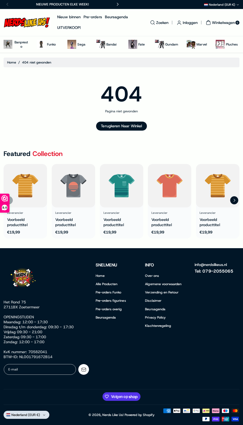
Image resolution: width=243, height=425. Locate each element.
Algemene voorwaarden (163, 284)
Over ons (152, 276)
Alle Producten (107, 284)
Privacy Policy (155, 317)
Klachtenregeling (158, 326)
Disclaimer (153, 300)
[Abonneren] (83, 369)
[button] (158, 22)
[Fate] (132, 44)
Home (11, 62)
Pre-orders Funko (109, 292)
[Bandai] (100, 44)
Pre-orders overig (109, 309)
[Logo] (24, 278)
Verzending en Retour (161, 292)
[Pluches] (220, 44)
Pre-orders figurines (111, 300)
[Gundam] (159, 44)
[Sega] (71, 44)
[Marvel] (191, 44)
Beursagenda (106, 317)
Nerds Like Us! (113, 415)
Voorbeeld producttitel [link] (17, 222)
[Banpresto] (8, 44)
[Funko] (41, 44)
